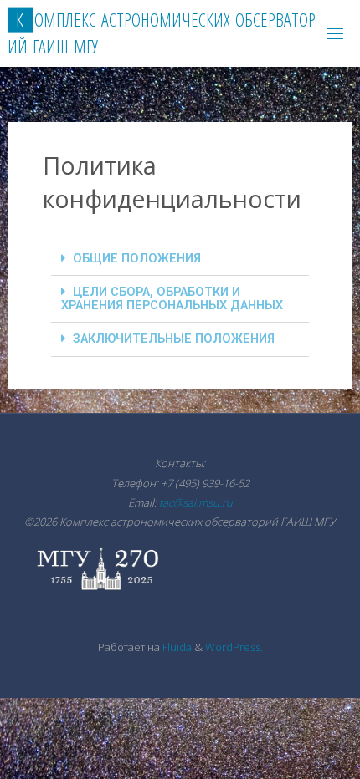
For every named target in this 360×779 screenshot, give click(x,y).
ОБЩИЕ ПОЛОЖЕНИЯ (137, 259)
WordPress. (234, 646)
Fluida (176, 646)
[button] (180, 259)
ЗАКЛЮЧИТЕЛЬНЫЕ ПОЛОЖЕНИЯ (174, 339)
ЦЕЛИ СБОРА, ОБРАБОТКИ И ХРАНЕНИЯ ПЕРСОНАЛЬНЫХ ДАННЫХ (172, 298)
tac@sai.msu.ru (196, 502)
